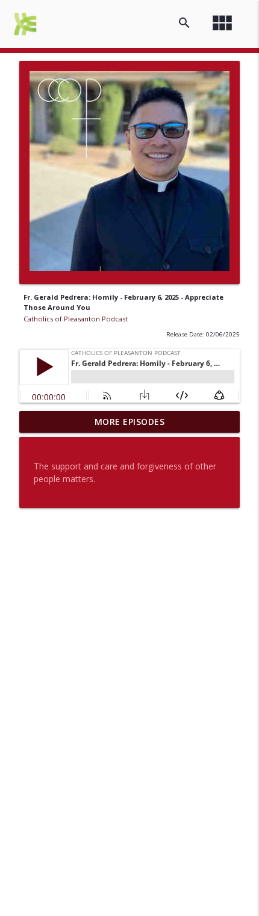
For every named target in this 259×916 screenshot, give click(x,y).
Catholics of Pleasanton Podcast (75, 318)
